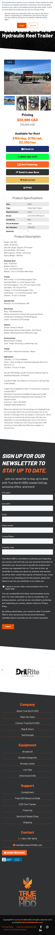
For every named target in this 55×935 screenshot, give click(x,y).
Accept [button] (21, 25)
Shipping (27, 822)
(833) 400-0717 (28, 156)
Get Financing (29, 164)
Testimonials (27, 735)
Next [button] (48, 77)
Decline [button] (33, 25)
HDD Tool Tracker (27, 804)
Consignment (27, 792)
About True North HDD (27, 711)
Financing (27, 810)
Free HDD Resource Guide (27, 798)
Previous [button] (7, 77)
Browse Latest (27, 763)
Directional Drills (27, 775)
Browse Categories (27, 757)
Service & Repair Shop (28, 816)
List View (27, 769)
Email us (29, 149)
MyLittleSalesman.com (32, 922)
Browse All (27, 751)
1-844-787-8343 (29, 838)
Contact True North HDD (27, 723)
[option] (27, 77)
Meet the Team (27, 717)
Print (29, 187)
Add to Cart (28, 179)
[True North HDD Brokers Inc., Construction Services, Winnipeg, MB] (12, 862)
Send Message (15, 852)
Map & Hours (27, 729)
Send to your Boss (28, 172)
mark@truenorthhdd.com (29, 844)
